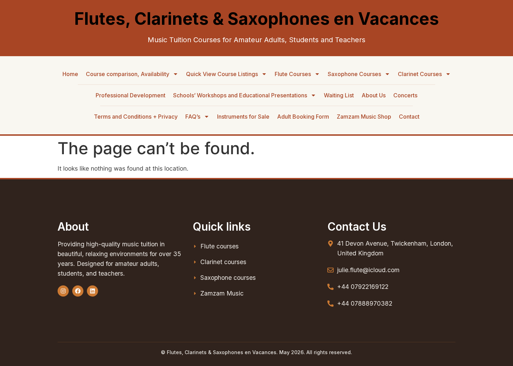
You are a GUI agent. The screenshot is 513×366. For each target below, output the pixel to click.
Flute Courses (293, 73)
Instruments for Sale (243, 116)
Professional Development (130, 95)
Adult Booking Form (303, 116)
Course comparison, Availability (127, 73)
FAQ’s (192, 116)
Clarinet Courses (420, 73)
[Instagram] (63, 291)
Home (70, 73)
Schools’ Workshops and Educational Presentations (240, 95)
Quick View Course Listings (222, 73)
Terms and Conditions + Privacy (136, 116)
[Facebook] (77, 291)
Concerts (405, 95)
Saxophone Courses (354, 73)
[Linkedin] (92, 291)
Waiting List (339, 95)
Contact (409, 116)
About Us (374, 95)
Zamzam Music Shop (364, 116)
